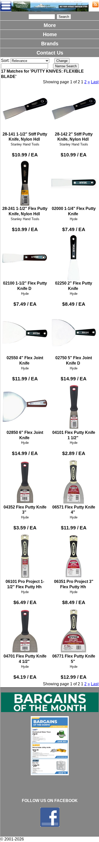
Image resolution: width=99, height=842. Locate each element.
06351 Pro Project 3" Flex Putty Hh (73, 584)
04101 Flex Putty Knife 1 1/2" (73, 435)
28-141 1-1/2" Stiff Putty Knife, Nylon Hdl (25, 136)
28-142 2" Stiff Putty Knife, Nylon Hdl (74, 136)
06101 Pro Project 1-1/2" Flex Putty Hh (25, 584)
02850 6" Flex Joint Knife (25, 435)
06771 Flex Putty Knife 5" (73, 659)
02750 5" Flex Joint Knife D (73, 360)
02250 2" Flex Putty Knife (73, 286)
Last (94, 82)
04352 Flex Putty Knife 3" (25, 509)
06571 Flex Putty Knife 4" (73, 509)
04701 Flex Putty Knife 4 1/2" (25, 659)
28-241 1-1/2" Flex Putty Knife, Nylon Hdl (24, 211)
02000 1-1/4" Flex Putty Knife (74, 211)
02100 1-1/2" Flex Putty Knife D (25, 286)
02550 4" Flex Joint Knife (25, 360)
